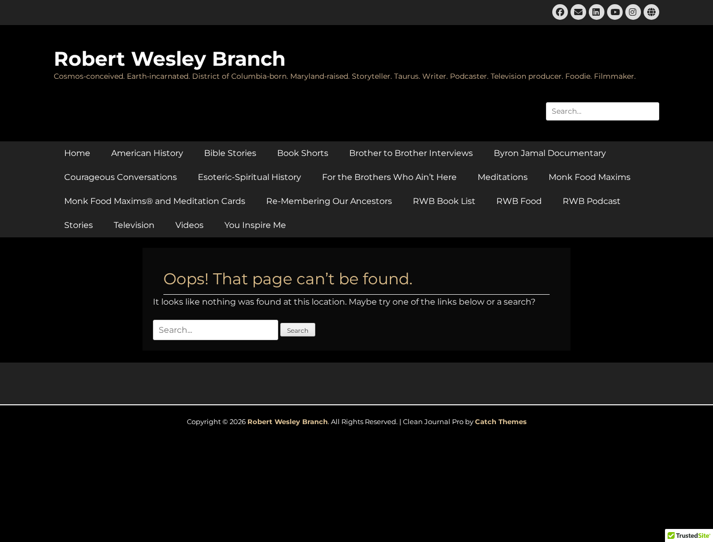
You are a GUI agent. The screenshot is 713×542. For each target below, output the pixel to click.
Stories (78, 225)
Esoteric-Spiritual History (249, 177)
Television (134, 225)
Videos (189, 225)
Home (77, 153)
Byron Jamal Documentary (550, 153)
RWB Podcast (592, 201)
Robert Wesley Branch (170, 58)
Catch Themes (501, 421)
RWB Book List (444, 201)
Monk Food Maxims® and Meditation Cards (154, 201)
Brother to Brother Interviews (411, 153)
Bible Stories (230, 153)
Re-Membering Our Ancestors (329, 201)
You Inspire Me (255, 225)
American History (147, 153)
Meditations (503, 177)
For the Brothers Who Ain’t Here (389, 177)
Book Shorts (302, 153)
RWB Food (519, 201)
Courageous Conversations (120, 177)
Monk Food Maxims (590, 177)
